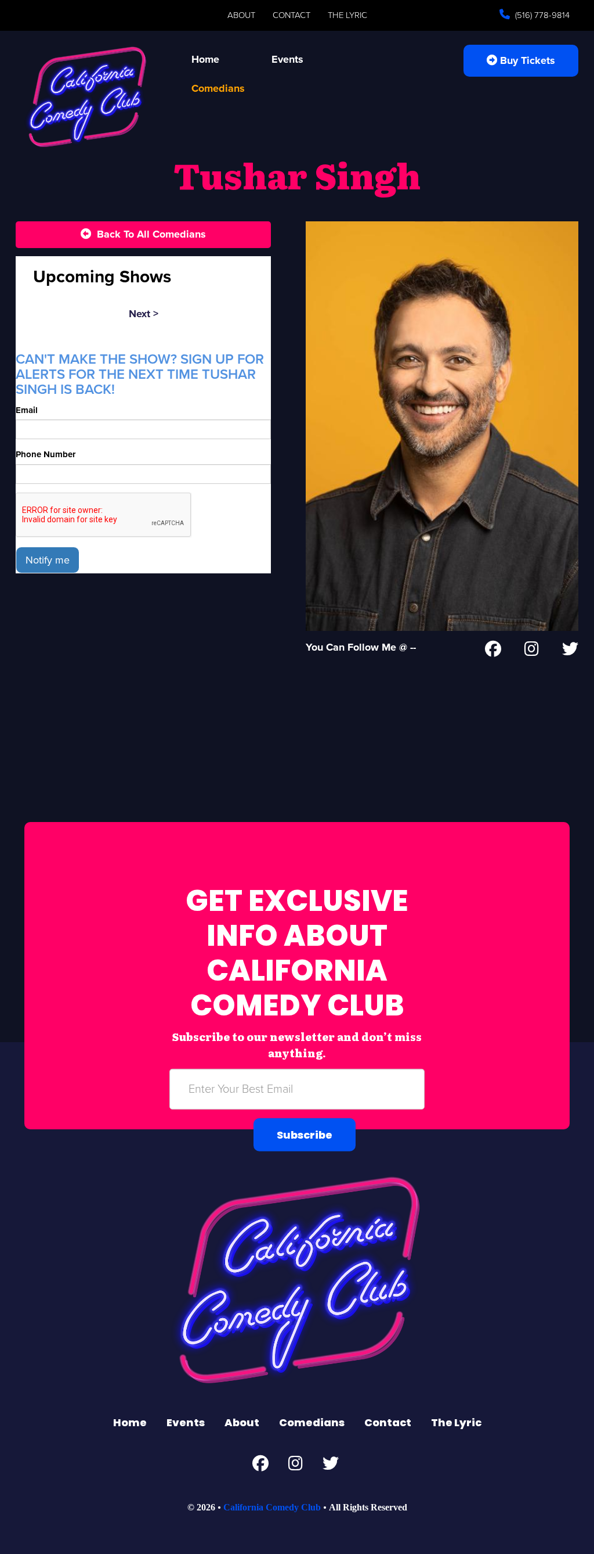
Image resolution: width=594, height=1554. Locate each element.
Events (287, 59)
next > (143, 313)
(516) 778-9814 (541, 15)
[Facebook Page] (493, 651)
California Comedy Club (272, 1507)
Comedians (218, 88)
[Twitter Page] (570, 651)
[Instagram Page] (531, 651)
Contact (291, 15)
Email (27, 410)
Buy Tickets (526, 60)
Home (205, 59)
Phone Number (45, 454)
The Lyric (347, 15)
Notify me (48, 560)
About (241, 15)
